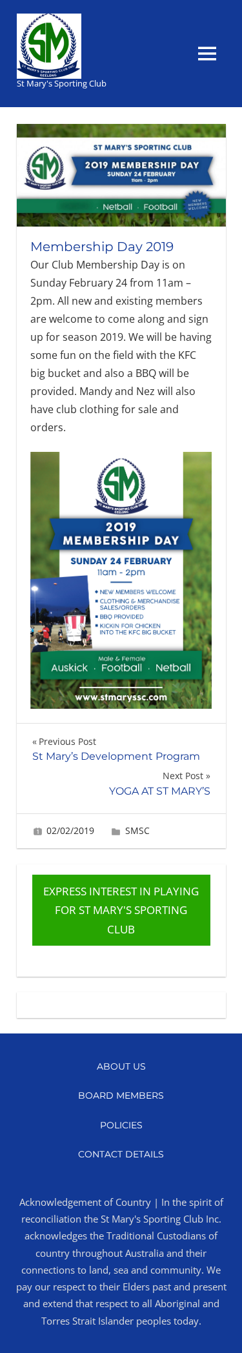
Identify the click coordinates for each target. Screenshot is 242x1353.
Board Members (121, 1095)
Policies (121, 1125)
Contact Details (121, 1154)
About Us (121, 1066)
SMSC (137, 830)
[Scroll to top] (219, 1330)
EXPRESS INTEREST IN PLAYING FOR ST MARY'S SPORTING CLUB (121, 910)
